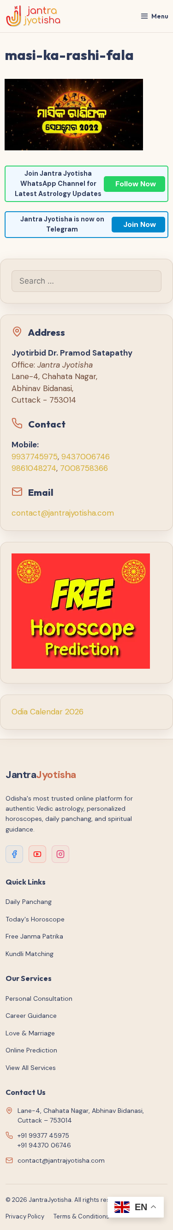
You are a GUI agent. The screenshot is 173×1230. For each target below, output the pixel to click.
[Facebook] (14, 854)
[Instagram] (60, 854)
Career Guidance (31, 1015)
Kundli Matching (30, 954)
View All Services (31, 1068)
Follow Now (135, 184)
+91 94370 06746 (44, 1145)
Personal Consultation (39, 998)
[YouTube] (37, 854)
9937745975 (35, 457)
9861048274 (34, 468)
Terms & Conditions (81, 1216)
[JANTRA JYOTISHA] (33, 16)
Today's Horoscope (35, 919)
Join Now (139, 224)
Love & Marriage (30, 1033)
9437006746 (85, 457)
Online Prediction (31, 1050)
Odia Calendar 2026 (48, 712)
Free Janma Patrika (34, 936)
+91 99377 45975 (43, 1135)
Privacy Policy (25, 1216)
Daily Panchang (29, 901)
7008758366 (84, 468)
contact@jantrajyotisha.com (63, 513)
